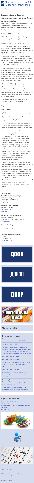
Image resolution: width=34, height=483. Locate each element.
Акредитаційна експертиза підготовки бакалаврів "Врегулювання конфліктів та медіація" (14, 375)
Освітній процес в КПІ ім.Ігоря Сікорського (18, 3)
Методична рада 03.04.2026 (10, 370)
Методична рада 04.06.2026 (10, 356)
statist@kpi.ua (5, 211)
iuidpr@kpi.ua (5, 231)
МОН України (5, 403)
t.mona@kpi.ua (5, 221)
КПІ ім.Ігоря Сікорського (8, 401)
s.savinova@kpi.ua (6, 241)
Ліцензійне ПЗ (5, 409)
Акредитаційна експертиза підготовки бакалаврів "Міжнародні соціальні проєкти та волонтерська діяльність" (16, 382)
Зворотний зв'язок (6, 469)
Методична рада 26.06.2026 (10, 344)
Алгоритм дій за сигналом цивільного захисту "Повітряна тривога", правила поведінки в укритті (16, 364)
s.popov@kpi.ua (5, 202)
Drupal (10, 480)
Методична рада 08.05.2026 (10, 359)
